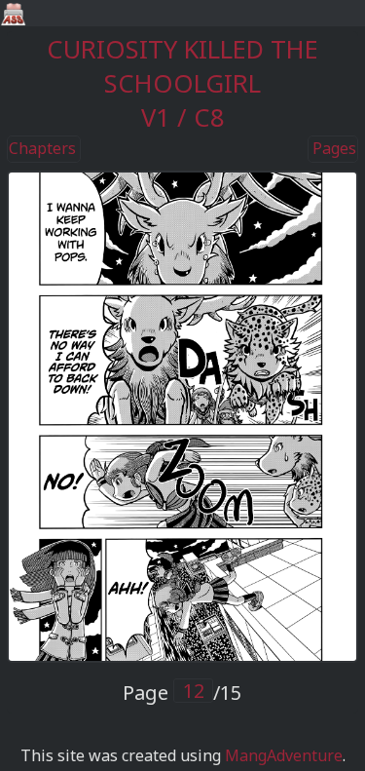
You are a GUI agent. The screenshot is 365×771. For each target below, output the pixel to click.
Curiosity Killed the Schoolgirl (182, 66)
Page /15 (182, 692)
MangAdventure (284, 755)
